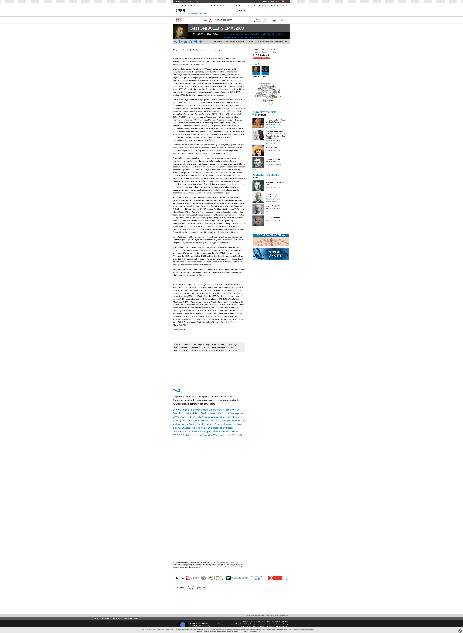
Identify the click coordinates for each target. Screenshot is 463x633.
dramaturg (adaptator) (252, 37)
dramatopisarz (231, 37)
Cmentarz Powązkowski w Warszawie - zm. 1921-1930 (214, 435)
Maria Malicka (271, 147)
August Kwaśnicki (273, 206)
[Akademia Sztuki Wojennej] (216, 578)
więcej (254, 169)
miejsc (136, 618)
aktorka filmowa (270, 153)
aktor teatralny (232, 34)
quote (195, 41)
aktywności (106, 618)
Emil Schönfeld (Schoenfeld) (271, 195)
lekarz (267, 190)
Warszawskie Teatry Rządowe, (226, 416)
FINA (197, 1)
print (190, 41)
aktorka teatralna (271, 127)
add (200, 41)
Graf (265, 76)
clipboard (180, 41)
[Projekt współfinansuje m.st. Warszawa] (287, 578)
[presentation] (176, 49)
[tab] (177, 49)
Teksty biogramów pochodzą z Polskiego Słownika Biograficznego (267, 616)
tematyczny (128, 618)
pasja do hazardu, (236, 420)
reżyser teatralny (250, 34)
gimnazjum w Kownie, (184, 420)
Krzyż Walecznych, (212, 409)
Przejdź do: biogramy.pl (183, 1)
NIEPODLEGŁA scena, (199, 416)
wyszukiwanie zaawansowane (197, 13)
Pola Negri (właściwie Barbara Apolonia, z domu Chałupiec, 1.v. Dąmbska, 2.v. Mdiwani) (276, 135)
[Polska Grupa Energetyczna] (196, 587)
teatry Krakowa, (218, 420)
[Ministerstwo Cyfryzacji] (192, 578)
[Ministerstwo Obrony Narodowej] (203, 578)
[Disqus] (209, 469)
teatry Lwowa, (202, 420)
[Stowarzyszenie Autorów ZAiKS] (258, 578)
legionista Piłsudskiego (273, 34)
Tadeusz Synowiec (273, 217)
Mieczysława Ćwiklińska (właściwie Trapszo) (275, 121)
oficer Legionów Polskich (273, 164)
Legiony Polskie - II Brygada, (187, 409)
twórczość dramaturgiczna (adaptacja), (202, 427)
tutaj (259, 632)
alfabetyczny (116, 618)
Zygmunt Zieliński (273, 159)
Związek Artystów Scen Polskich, (190, 424)
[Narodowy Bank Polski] (237, 578)
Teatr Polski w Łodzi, (183, 413)
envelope (185, 41)
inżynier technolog (271, 201)
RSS (283, 1)
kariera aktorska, (230, 409)
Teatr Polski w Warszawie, (208, 413)
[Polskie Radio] (275, 578)
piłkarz (268, 223)
